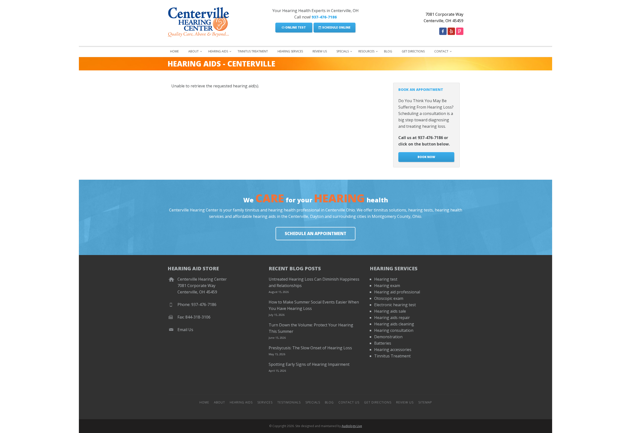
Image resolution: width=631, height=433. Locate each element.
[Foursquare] (459, 31)
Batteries (382, 343)
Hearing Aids (218, 51)
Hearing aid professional (397, 292)
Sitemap (425, 402)
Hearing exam (387, 285)
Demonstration (388, 336)
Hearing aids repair (392, 317)
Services (265, 402)
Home (174, 51)
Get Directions (413, 51)
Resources (366, 51)
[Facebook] (443, 31)
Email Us (185, 329)
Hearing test (385, 279)
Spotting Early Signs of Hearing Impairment (309, 364)
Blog (388, 51)
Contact (441, 51)
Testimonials (289, 402)
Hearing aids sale (390, 311)
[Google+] (451, 31)
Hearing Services (290, 51)
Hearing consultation (393, 330)
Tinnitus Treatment (253, 51)
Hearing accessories (392, 349)
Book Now (426, 157)
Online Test (295, 27)
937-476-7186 (324, 17)
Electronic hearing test (395, 304)
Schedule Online (336, 27)
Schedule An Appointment (315, 233)
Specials (342, 51)
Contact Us (348, 402)
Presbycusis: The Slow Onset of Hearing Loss (310, 348)
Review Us (320, 51)
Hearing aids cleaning (394, 324)
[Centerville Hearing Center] (202, 21)
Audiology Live (352, 426)
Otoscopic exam (388, 298)
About (193, 51)
